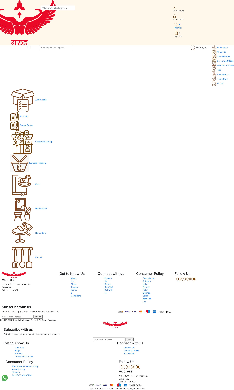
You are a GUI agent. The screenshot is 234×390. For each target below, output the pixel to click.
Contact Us (129, 347)
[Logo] (14, 274)
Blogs (73, 284)
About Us (19, 347)
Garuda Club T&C (132, 350)
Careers (74, 287)
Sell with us (129, 353)
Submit (38, 316)
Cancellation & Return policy (148, 281)
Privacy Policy (18, 369)
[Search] (76, 8)
